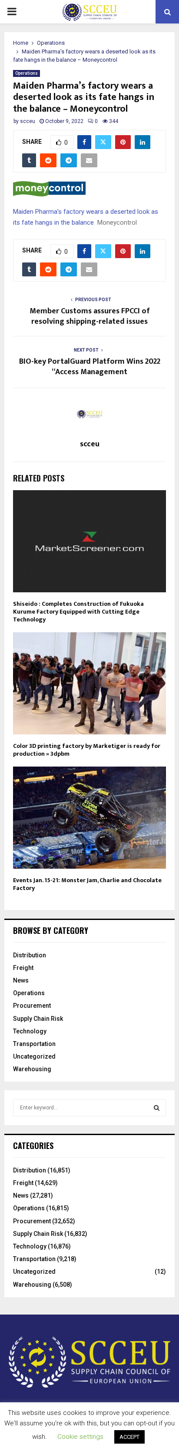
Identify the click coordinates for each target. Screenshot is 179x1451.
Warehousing (32, 1069)
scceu (27, 121)
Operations (26, 73)
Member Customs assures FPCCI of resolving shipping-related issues (90, 316)
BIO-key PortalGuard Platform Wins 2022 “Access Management (89, 367)
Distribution (29, 955)
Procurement (32, 1005)
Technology (29, 1031)
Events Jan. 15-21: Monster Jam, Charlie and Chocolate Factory (87, 884)
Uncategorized (34, 1056)
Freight (23, 967)
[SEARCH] (156, 1107)
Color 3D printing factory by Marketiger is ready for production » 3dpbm (86, 750)
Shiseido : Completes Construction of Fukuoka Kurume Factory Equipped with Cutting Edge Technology (78, 611)
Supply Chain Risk (38, 1018)
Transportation (34, 1043)
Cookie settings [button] (80, 1437)
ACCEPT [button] (129, 1437)
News (21, 980)
